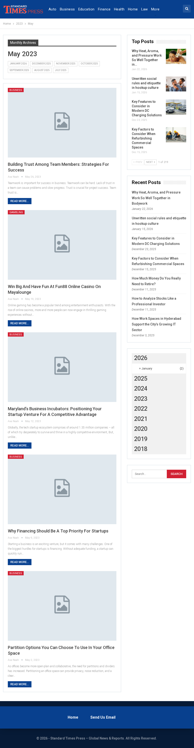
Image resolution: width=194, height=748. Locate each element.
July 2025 (60, 70)
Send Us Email (102, 717)
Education (86, 9)
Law (144, 9)
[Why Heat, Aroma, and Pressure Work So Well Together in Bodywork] (176, 56)
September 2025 (19, 70)
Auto (52, 9)
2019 (140, 439)
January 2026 (18, 63)
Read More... (19, 201)
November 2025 (65, 63)
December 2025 (41, 63)
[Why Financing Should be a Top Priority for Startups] (62, 489)
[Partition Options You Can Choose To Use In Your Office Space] (62, 606)
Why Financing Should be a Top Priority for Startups (58, 530)
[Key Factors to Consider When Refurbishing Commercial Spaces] (176, 134)
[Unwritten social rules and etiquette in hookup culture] (176, 84)
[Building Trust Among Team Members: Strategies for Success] (62, 123)
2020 (140, 428)
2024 (140, 388)
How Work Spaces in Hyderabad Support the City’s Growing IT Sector (156, 324)
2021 (140, 418)
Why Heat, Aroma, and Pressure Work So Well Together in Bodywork (156, 198)
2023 (140, 398)
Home (133, 9)
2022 (140, 408)
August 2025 (42, 70)
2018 (140, 449)
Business (67, 9)
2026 (140, 358)
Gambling (16, 212)
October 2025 (89, 63)
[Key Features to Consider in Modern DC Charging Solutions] (176, 107)
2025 (140, 378)
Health (119, 9)
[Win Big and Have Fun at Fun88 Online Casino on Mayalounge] (62, 245)
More (155, 9)
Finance (104, 9)
